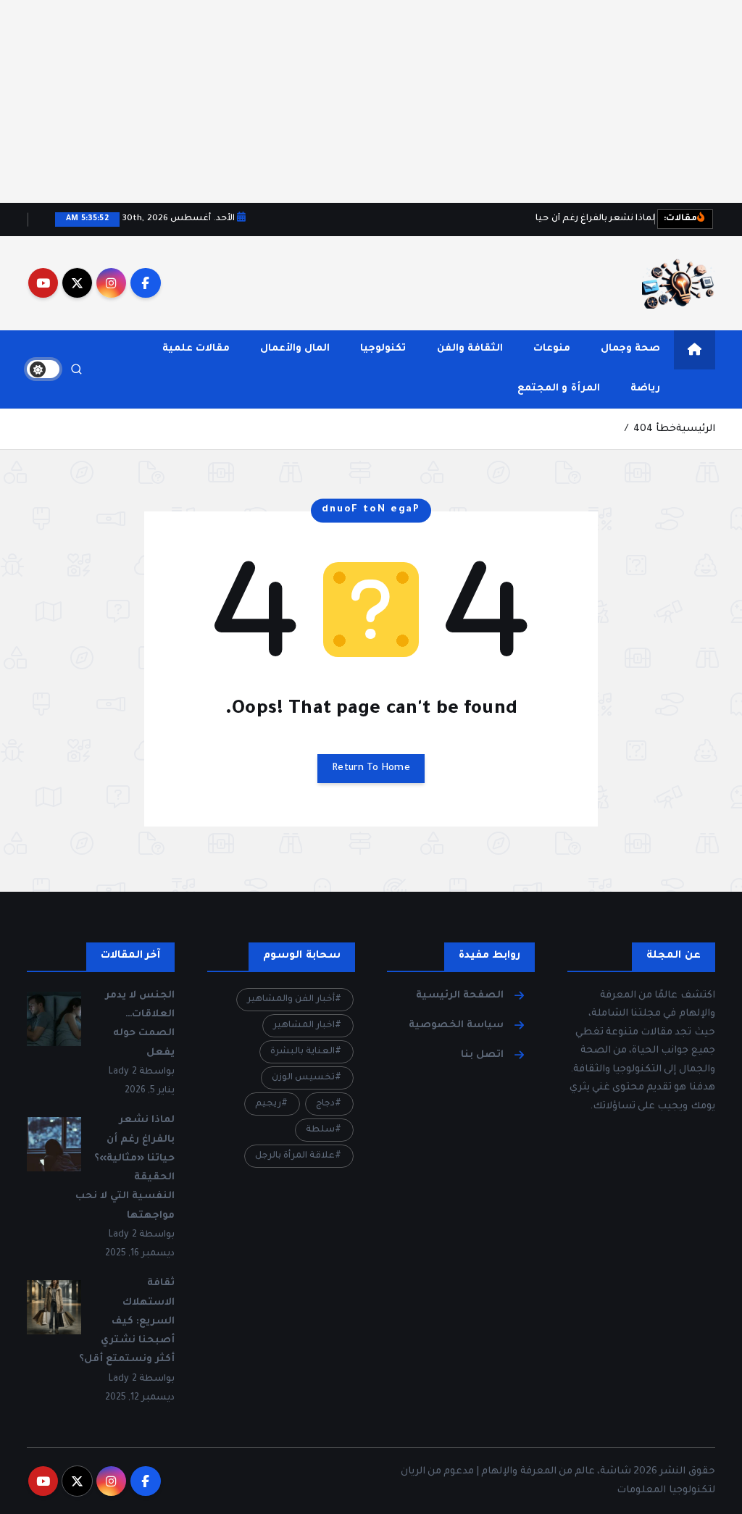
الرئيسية (695, 429)
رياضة (645, 388)
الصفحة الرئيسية (460, 995)
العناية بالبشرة (302, 1052)
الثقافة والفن (470, 348)
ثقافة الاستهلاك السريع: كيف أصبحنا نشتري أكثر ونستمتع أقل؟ (127, 1321)
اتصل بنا (482, 1055)
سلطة (320, 1130)
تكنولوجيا (383, 348)
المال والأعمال (295, 348)
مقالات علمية (196, 348)
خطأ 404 (654, 429)
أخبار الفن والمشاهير (291, 1000)
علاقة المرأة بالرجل (295, 1156)
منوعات (551, 348)
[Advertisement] (371, 101)
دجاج (325, 1104)
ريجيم (268, 1104)
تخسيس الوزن (303, 1078)
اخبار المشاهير (304, 1026)
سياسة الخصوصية (456, 1025)
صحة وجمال (630, 348)
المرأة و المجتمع (558, 388)
